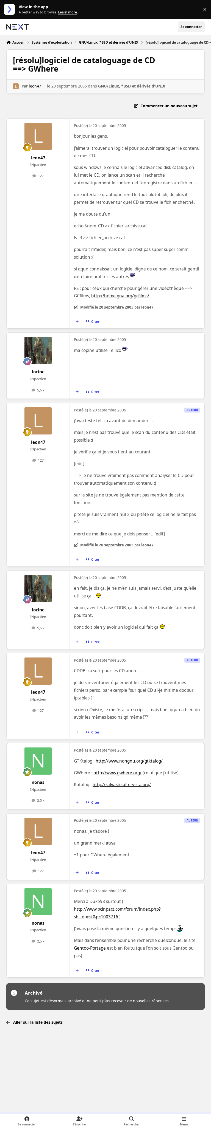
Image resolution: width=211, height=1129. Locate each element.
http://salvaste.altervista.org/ (122, 785)
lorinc (38, 372)
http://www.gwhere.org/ (117, 773)
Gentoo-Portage (90, 948)
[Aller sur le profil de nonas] (38, 761)
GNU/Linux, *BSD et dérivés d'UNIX (131, 86)
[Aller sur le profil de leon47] (16, 86)
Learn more (10, 9)
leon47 (35, 86)
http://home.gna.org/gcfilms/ (120, 296)
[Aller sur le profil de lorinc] (38, 350)
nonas (38, 782)
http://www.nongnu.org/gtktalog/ (129, 761)
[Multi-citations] (77, 321)
